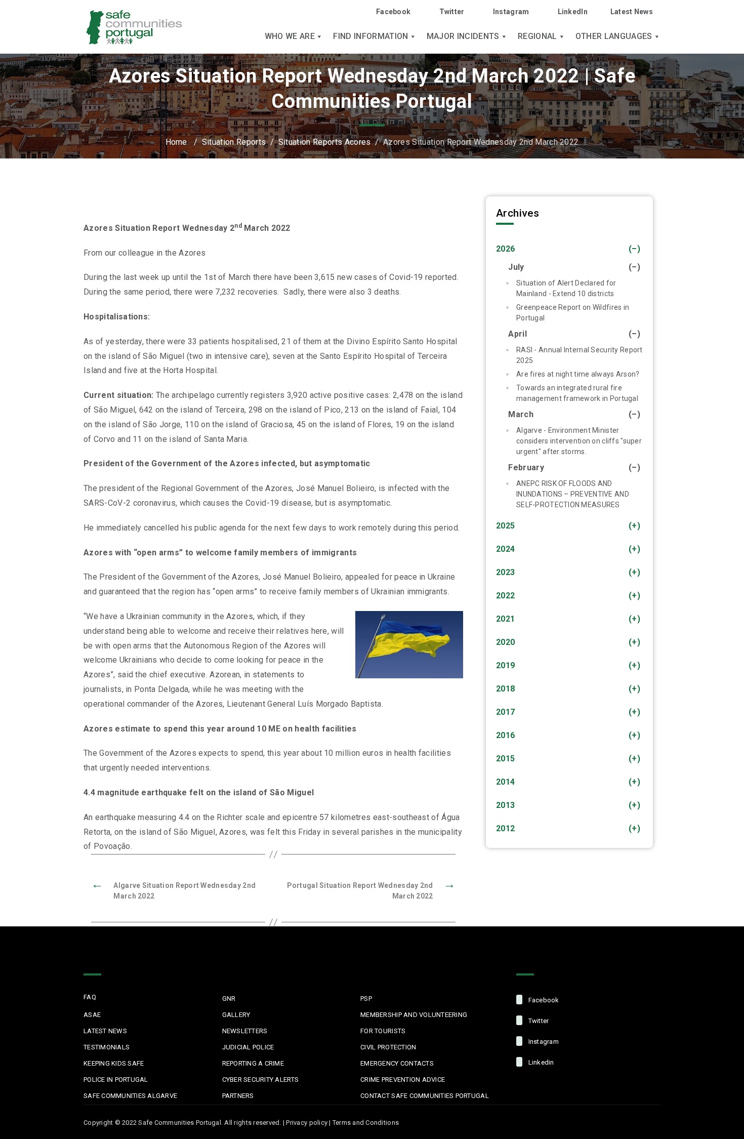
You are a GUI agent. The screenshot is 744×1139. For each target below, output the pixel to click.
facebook (542, 1000)
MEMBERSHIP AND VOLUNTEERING (413, 1015)
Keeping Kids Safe (114, 1063)
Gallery (236, 1015)
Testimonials (107, 1047)
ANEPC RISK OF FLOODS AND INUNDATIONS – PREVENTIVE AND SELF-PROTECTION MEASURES (572, 494)
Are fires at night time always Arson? (577, 374)
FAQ (90, 997)
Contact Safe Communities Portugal (424, 1096)
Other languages (613, 36)
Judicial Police (248, 1047)
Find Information (370, 36)
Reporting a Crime (253, 1063)
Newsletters (245, 1031)
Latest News (631, 12)
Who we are (290, 36)
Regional (537, 36)
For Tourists (382, 1031)
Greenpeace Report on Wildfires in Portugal (572, 312)
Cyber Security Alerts (260, 1079)
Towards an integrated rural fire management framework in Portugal (577, 393)
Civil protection (388, 1047)
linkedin (540, 1062)
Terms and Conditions (366, 1122)
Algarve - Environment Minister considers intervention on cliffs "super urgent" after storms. (579, 441)
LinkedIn (573, 12)
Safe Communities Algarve (130, 1096)
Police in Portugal (116, 1079)
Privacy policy (306, 1122)
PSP (366, 998)
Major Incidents (463, 36)
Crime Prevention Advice (402, 1079)
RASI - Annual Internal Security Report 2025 (579, 355)
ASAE (92, 1015)
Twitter (451, 12)
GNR (229, 998)
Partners (238, 1096)
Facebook (393, 12)
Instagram (511, 12)
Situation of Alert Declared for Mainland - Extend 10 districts (566, 288)
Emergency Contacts (397, 1063)
